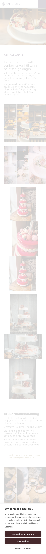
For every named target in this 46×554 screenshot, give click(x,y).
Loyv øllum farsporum (23, 534)
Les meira (9, 526)
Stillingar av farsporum (23, 548)
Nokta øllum (23, 541)
